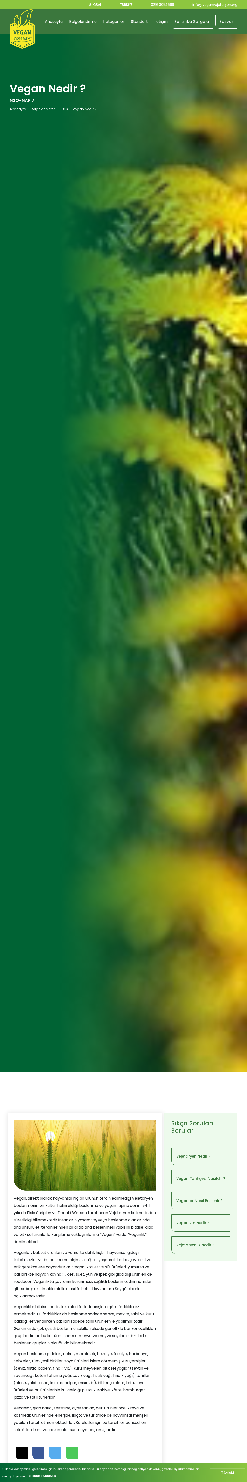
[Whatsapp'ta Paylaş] (72, 1453)
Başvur (226, 21)
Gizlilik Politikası (43, 1476)
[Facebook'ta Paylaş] (38, 1453)
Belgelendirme (83, 21)
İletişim (161, 21)
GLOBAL (95, 4)
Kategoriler (113, 21)
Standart (139, 21)
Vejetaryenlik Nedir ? (195, 1245)
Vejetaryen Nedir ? (193, 1156)
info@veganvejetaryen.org (214, 4)
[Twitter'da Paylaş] (55, 1453)
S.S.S (64, 109)
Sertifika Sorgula (191, 21)
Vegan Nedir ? (84, 109)
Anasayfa (54, 21)
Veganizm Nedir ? (192, 1222)
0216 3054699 (162, 4)
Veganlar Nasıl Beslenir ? (199, 1200)
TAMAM (227, 1472)
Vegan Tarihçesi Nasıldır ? (200, 1178)
